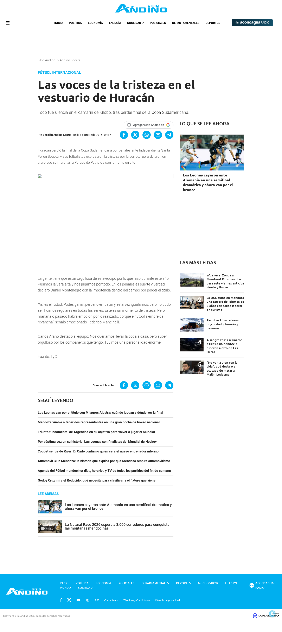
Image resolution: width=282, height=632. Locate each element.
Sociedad (134, 22)
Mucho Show (208, 583)
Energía (115, 23)
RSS (97, 600)
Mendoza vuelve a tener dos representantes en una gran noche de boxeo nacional (99, 422)
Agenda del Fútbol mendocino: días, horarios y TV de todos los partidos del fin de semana (104, 470)
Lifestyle (232, 583)
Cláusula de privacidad (167, 600)
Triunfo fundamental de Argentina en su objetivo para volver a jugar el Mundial (96, 432)
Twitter (69, 600)
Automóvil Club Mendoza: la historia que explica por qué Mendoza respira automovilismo (104, 461)
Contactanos (111, 600)
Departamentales (185, 23)
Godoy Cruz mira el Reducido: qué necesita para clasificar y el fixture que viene (96, 480)
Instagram (88, 600)
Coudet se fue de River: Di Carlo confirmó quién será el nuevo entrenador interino (98, 451)
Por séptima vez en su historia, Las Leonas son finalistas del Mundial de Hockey (97, 441)
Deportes (213, 23)
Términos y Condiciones (136, 600)
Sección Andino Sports (57, 134)
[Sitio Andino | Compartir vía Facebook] (124, 135)
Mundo (65, 588)
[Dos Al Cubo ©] (266, 617)
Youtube (78, 600)
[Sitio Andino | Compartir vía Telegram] (169, 135)
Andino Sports (70, 60)
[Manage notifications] (272, 613)
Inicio (58, 23)
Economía (95, 23)
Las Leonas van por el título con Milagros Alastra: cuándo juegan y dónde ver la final (100, 412)
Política (75, 23)
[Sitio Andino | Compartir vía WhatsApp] (146, 135)
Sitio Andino (47, 60)
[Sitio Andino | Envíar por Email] (158, 135)
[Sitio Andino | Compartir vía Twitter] (135, 135)
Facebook (61, 600)
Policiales (158, 23)
